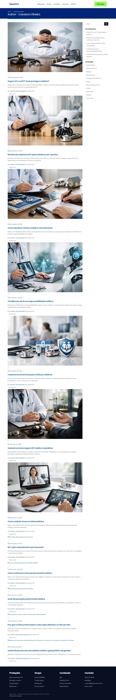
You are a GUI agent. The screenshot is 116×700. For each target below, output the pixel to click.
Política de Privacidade (15, 696)
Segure (14, 4)
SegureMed (89, 91)
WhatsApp (88, 680)
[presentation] (8, 73)
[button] (8, 222)
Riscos (49, 4)
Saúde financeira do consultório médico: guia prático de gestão (39, 650)
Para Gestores (24, 635)
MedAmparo (13, 686)
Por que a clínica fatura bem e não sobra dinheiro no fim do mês (39, 624)
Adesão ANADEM (40, 677)
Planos (88, 82)
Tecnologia (89, 98)
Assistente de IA (64, 680)
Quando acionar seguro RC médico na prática (30, 448)
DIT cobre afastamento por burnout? (26, 547)
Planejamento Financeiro (93, 78)
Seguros (88, 95)
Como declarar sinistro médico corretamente (30, 228)
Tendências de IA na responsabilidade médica (30, 301)
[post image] (45, 47)
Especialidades (64, 686)
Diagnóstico (41, 4)
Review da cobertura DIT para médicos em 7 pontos (33, 154)
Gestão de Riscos (91, 68)
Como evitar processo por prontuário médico (30, 573)
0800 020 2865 (89, 677)
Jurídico (73, 4)
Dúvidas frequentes (65, 683)
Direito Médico (90, 65)
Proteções (57, 4)
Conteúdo (65, 4)
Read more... (13, 94)
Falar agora (100, 4)
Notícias (88, 72)
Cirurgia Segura (14, 683)
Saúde (22, 91)
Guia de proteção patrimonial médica (26, 599)
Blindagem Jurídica (15, 680)
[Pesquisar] (106, 23)
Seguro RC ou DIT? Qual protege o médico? (28, 81)
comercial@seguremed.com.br (94, 683)
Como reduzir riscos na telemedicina (26, 521)
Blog (61, 677)
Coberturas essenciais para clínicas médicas (30, 374)
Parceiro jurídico (39, 686)
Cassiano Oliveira (15, 91)
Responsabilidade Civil (93, 85)
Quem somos (88, 686)
